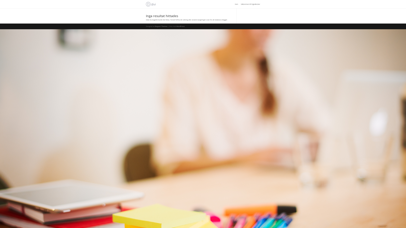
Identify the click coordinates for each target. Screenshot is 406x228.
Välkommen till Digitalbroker (250, 4)
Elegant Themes (161, 26)
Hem (236, 4)
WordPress (180, 26)
